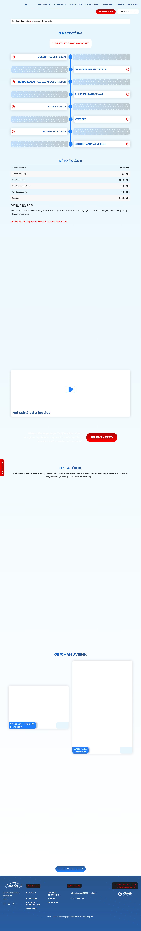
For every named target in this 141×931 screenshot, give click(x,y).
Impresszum (7, 895)
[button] (106, 11)
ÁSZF (5, 898)
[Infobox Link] (88, 893)
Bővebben (103, 620)
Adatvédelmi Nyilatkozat (11, 892)
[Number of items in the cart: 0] (134, 11)
